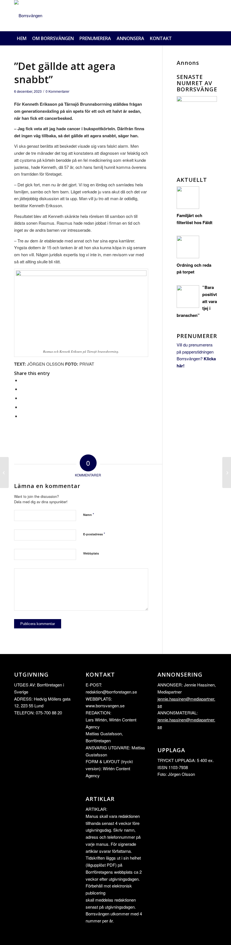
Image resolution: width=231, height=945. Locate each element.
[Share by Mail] (22, 416)
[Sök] (214, 38)
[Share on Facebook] (22, 380)
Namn (88, 514)
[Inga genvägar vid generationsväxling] (4, 472)
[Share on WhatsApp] (22, 398)
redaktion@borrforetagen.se (111, 692)
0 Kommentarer (57, 91)
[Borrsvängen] (28, 15)
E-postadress (94, 533)
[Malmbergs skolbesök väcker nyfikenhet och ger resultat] (226, 472)
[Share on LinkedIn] (22, 407)
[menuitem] (21, 38)
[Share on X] (22, 389)
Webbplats (91, 553)
